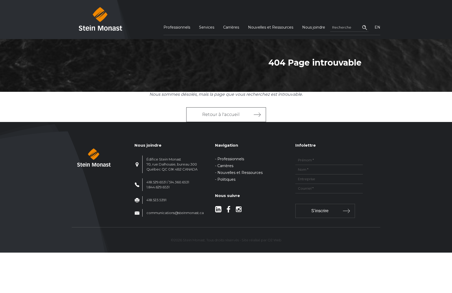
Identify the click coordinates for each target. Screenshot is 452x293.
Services (206, 27)
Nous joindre (313, 27)
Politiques (226, 179)
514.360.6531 (179, 182)
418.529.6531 (156, 182)
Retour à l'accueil (221, 114)
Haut (446, 258)
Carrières (231, 27)
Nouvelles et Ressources (270, 27)
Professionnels (176, 27)
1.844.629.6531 (158, 187)
